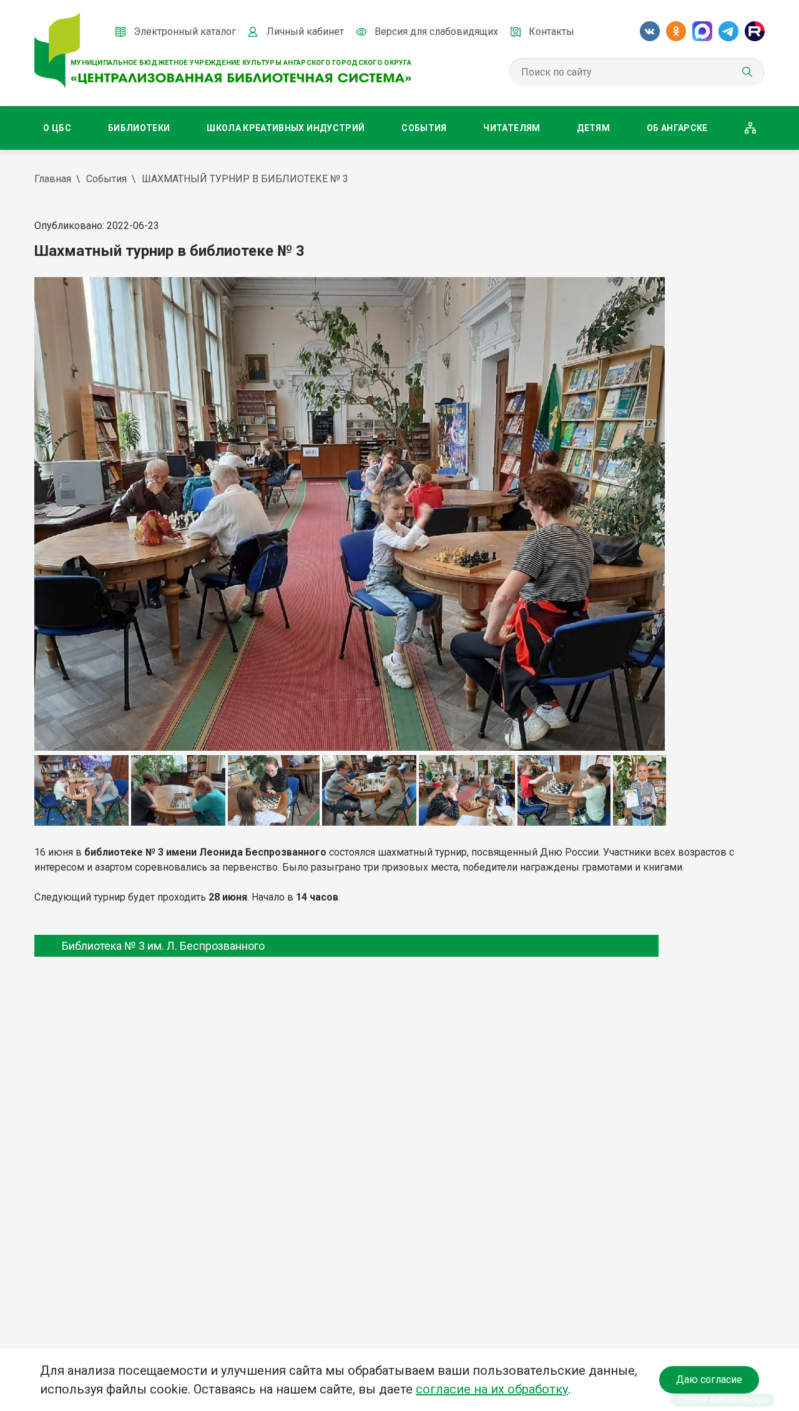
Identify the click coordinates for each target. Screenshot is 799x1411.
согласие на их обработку (492, 1389)
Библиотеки (139, 128)
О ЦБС (57, 128)
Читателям (511, 128)
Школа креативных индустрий (286, 128)
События (423, 128)
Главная (52, 179)
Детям (593, 128)
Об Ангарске (677, 128)
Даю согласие (709, 1379)
